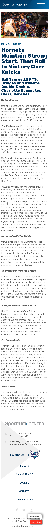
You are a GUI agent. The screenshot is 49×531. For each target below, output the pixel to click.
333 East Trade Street (20, 435)
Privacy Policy (24, 499)
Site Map (22, 521)
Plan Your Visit (24, 474)
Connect (24, 491)
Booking (24, 483)
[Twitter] (24, 510)
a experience (24, 526)
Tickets (24, 466)
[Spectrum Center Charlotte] (24, 425)
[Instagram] (31, 510)
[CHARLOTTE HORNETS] (34, 455)
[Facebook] (17, 510)
